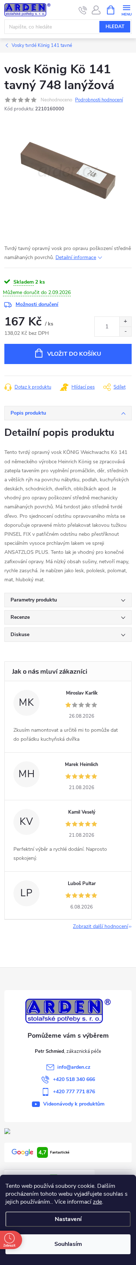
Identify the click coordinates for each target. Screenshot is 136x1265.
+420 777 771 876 (74, 1091)
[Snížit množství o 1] (125, 331)
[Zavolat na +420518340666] (82, 10)
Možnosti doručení (37, 304)
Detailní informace (75, 257)
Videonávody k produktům (73, 1103)
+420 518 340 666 (74, 1079)
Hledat (115, 26)
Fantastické (53, 1152)
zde (97, 1202)
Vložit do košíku (74, 354)
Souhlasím (68, 1244)
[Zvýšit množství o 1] (125, 322)
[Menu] (126, 9)
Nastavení (68, 1219)
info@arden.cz (73, 1067)
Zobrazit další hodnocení (100, 926)
